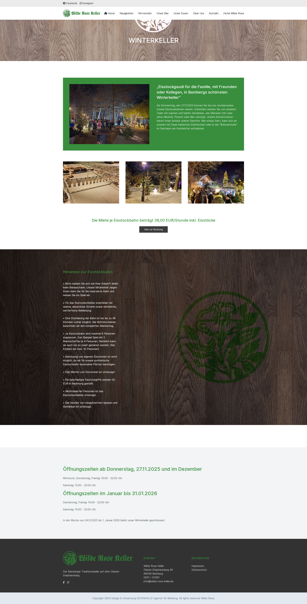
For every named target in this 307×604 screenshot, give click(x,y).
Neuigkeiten (126, 13)
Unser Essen (180, 13)
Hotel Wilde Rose (233, 13)
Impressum (198, 565)
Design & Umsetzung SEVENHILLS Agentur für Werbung (144, 598)
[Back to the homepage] (81, 13)
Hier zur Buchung (153, 229)
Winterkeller (145, 13)
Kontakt (214, 13)
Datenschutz (199, 569)
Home (111, 13)
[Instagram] (68, 582)
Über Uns (198, 13)
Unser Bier (163, 13)
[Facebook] (64, 582)
